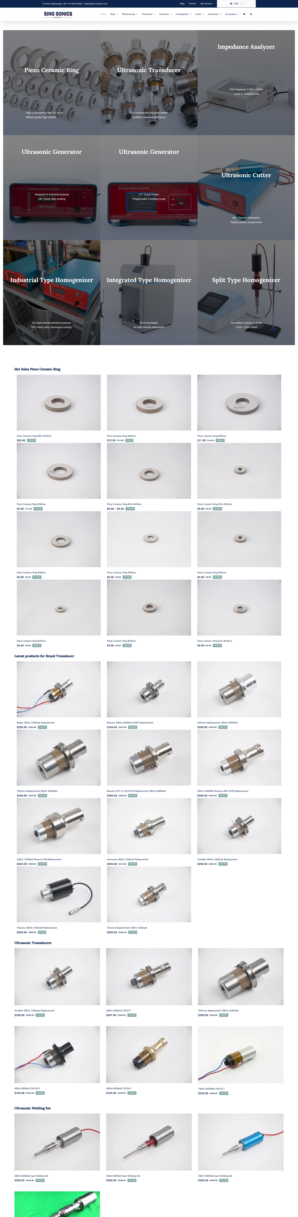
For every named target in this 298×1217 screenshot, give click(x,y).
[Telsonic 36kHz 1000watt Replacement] (59, 894)
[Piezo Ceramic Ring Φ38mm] (149, 539)
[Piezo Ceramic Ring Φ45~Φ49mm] (149, 471)
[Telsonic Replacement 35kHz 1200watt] (149, 894)
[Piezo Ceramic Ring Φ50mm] (59, 471)
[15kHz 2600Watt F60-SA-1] (241, 1054)
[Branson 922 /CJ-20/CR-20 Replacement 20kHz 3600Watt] (149, 758)
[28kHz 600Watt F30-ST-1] (149, 976)
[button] (251, 14)
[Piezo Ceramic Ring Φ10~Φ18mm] (239, 608)
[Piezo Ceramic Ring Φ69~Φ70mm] (59, 403)
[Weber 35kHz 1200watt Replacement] (59, 689)
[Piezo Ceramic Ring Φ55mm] (239, 403)
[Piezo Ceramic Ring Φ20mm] (149, 608)
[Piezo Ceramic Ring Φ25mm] (59, 608)
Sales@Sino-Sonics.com (95, 3)
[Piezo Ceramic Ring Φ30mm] (239, 539)
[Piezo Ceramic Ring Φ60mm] (149, 403)
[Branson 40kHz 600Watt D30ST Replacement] (149, 689)
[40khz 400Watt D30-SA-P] (57, 1054)
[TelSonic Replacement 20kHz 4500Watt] (239, 689)
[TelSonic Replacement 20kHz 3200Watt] (59, 758)
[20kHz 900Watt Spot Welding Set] (149, 1142)
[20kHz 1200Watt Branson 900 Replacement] (59, 826)
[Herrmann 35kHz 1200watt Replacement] (149, 826)
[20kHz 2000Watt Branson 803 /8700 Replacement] (239, 758)
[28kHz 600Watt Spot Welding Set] (57, 1142)
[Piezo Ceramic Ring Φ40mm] (59, 539)
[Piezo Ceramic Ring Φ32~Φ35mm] (239, 471)
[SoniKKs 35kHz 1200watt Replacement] (239, 826)
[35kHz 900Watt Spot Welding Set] (241, 1142)
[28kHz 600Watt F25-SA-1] (149, 1054)
